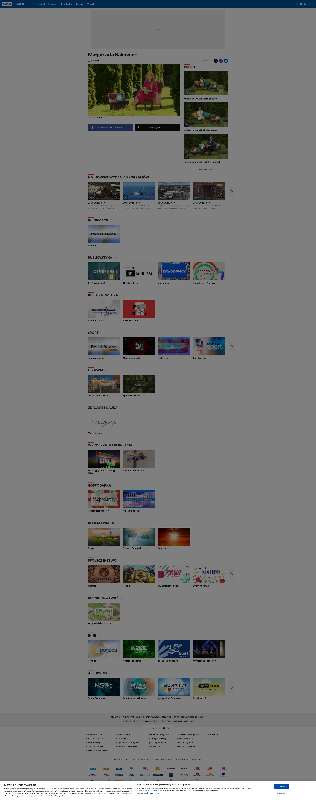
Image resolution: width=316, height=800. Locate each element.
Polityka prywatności (59, 796)
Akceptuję (281, 787)
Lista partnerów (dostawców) (148, 793)
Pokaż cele (281, 794)
